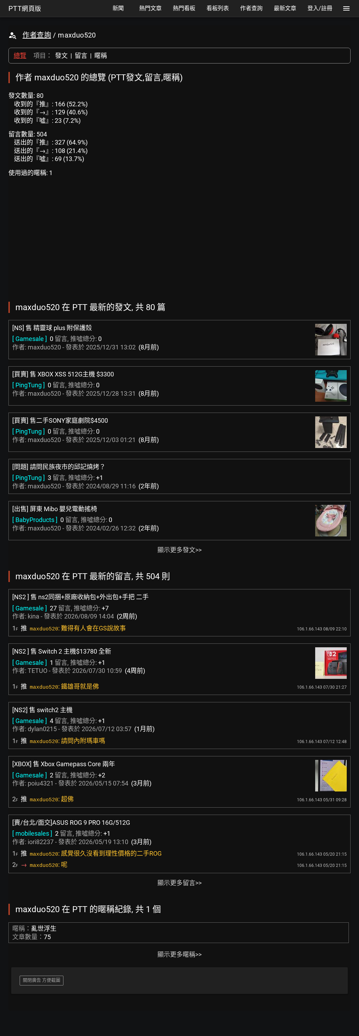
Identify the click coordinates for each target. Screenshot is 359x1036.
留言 (81, 55)
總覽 (20, 55)
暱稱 (100, 55)
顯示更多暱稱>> (179, 954)
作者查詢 (36, 35)
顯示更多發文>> (179, 550)
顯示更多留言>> (179, 883)
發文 (61, 55)
